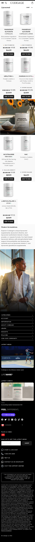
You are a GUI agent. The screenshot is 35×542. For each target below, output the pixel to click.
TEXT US (7, 457)
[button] (6, 3)
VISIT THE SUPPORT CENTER (14, 465)
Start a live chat (11, 449)
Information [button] (6, 321)
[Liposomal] (17, 117)
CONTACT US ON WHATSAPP (14, 461)
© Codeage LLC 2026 (6, 535)
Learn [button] (3, 328)
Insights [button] (4, 331)
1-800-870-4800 (9, 453)
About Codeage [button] (7, 325)
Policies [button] (4, 335)
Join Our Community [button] (9, 338)
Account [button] (4, 318)
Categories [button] (5, 315)
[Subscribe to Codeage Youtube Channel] (3, 435)
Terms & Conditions (6, 530)
